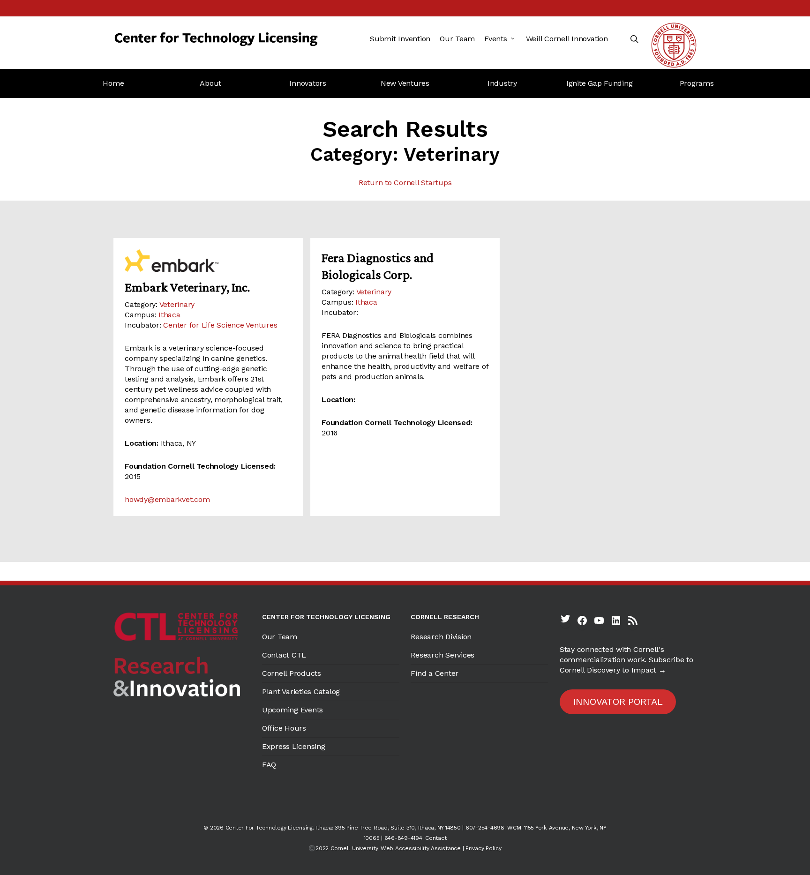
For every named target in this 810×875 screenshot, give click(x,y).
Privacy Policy (483, 848)
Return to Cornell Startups (405, 182)
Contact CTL (284, 655)
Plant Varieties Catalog (301, 691)
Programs (697, 83)
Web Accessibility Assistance (421, 848)
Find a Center (434, 673)
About (210, 83)
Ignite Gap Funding (599, 83)
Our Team (279, 636)
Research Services (442, 655)
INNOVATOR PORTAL (618, 701)
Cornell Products (291, 673)
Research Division (441, 636)
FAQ (269, 764)
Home (113, 83)
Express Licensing (293, 746)
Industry (502, 83)
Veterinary (177, 304)
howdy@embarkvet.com (167, 499)
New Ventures (405, 83)
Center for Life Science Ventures (220, 325)
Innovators (307, 83)
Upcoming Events (292, 709)
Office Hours (284, 728)
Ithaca (169, 314)
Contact (435, 838)
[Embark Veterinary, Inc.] (208, 260)
